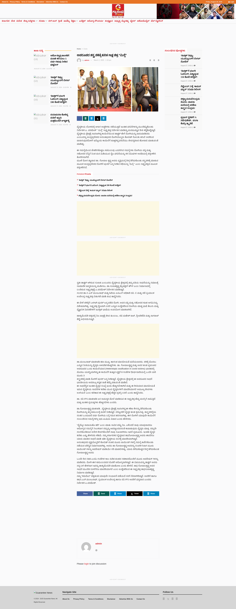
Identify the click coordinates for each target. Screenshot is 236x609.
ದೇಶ (13, 21)
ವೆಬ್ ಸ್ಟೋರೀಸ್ (157, 21)
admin (86, 60)
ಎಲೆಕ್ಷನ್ (82, 21)
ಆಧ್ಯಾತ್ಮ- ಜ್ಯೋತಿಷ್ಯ (121, 21)
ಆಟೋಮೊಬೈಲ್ (143, 21)
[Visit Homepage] (118, 11)
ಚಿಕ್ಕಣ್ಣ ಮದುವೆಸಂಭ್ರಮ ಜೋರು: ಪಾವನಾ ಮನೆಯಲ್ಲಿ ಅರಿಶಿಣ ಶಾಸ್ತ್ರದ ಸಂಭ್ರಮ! (105, 195)
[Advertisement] (118, 31)
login (86, 564)
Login (232, 2)
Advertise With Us (52, 2)
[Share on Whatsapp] (85, 118)
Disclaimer (40, 2)
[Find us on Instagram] (177, 599)
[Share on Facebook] (79, 118)
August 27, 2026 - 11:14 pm (43, 68)
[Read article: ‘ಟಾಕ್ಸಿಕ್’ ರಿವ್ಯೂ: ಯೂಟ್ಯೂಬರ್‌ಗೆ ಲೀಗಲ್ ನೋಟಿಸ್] (41, 81)
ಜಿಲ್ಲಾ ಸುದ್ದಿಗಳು (29, 21)
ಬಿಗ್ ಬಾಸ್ (52, 21)
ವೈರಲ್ (132, 21)
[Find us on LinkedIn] (172, 599)
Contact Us (64, 2)
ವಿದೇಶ (19, 21)
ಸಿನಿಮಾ (42, 21)
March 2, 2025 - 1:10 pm (102, 60)
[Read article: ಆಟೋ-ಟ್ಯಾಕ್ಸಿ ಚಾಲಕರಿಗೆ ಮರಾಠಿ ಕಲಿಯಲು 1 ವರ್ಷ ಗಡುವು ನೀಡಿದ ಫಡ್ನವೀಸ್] (41, 59)
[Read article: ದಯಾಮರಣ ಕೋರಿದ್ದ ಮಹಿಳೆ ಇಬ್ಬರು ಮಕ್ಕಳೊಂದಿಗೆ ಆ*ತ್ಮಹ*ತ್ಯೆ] (41, 118)
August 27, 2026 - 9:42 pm (59, 106)
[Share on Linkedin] (103, 118)
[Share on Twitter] (97, 118)
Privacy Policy (15, 2)
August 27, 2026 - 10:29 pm (59, 87)
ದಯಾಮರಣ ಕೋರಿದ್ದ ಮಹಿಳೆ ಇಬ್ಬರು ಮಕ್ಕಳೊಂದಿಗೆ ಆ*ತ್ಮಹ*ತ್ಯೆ (59, 117)
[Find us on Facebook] (164, 599)
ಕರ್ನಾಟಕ (5, 21)
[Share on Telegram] (91, 118)
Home (79, 49)
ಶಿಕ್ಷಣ (73, 21)
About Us (5, 2)
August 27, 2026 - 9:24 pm (59, 124)
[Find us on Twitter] (168, 599)
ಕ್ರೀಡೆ (60, 21)
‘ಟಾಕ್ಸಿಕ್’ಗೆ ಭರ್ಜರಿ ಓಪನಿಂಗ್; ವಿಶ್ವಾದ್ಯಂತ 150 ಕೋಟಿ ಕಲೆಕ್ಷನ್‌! (100, 185)
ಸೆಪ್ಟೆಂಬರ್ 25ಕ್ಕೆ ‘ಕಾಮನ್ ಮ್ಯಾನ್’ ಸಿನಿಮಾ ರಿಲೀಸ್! (96, 190)
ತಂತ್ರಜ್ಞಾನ (109, 21)
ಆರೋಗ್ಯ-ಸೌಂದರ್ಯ (95, 21)
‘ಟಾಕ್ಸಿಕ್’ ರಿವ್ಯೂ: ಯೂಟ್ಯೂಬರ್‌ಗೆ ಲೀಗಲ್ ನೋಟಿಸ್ (96, 180)
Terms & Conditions (28, 2)
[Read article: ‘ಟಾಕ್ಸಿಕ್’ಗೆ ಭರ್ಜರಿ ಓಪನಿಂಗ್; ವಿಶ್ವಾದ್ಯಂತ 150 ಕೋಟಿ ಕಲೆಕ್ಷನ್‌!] (41, 99)
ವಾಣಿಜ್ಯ (67, 21)
